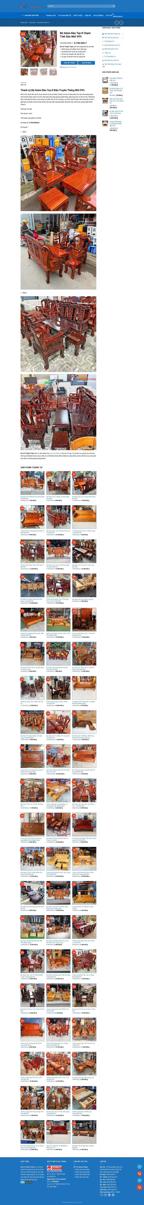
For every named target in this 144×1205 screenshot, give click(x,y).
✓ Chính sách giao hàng (81, 1172)
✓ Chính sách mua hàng (81, 1169)
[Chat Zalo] (139, 1180)
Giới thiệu (78, 15)
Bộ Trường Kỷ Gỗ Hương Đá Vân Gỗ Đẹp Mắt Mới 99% (83, 771)
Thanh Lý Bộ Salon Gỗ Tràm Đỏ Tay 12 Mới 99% (83, 1044)
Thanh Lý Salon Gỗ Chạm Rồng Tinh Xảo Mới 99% (32, 1112)
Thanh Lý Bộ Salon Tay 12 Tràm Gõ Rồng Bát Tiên (83, 634)
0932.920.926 (111, 1185)
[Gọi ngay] (139, 1187)
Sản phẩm (32, 22)
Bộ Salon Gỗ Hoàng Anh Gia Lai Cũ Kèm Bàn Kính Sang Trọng (57, 942)
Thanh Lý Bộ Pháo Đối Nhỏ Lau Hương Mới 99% (82, 1112)
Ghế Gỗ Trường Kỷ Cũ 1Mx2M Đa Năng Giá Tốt (56, 1147)
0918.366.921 (112, 1177)
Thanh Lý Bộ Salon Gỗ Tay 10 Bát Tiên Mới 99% (56, 702)
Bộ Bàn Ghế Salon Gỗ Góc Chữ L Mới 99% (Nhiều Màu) (58, 634)
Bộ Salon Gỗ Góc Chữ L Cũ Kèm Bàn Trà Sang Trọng (32, 668)
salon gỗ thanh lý (55, 453)
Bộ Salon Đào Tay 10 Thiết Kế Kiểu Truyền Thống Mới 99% (32, 976)
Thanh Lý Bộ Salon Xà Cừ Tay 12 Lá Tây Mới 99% (57, 1078)
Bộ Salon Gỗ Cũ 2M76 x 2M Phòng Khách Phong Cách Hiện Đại (83, 737)
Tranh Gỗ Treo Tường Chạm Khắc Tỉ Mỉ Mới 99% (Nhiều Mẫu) (32, 771)
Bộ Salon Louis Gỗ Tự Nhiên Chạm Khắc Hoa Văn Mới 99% (57, 907)
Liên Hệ (88, 15)
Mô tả (23, 85)
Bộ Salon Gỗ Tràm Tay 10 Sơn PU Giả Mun (32, 1010)
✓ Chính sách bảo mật (81, 1177)
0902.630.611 (111, 1174)
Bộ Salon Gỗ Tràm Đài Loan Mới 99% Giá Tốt (32, 907)
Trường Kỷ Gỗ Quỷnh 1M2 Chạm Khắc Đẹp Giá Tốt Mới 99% (84, 839)
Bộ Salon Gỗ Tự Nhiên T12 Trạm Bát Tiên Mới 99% (58, 737)
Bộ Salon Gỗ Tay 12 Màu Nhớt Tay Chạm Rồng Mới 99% (31, 873)
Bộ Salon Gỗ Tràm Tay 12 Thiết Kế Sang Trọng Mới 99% (83, 668)
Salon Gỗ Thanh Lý (43, 22)
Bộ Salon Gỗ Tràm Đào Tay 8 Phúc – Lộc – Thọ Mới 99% (84, 805)
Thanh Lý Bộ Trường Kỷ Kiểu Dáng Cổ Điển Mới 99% (32, 532)
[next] (54, 48)
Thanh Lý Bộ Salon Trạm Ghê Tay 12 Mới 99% (32, 566)
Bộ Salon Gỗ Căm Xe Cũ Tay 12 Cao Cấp (83, 1010)
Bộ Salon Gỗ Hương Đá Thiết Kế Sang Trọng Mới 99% (58, 976)
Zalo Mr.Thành (69, 63)
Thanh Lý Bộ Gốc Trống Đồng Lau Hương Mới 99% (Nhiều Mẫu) (56, 805)
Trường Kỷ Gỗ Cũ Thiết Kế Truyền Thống (82, 907)
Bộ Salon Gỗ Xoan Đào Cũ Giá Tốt (83, 1078)
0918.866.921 (111, 1182)
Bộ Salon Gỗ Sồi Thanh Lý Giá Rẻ (82, 599)
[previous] (24, 48)
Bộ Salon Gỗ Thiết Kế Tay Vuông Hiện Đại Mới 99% (32, 498)
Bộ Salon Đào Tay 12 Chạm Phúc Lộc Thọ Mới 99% (58, 532)
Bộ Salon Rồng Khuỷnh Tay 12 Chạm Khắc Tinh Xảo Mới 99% (32, 1147)
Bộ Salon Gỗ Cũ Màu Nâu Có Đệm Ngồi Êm (83, 1147)
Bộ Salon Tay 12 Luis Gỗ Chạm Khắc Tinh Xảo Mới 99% (57, 566)
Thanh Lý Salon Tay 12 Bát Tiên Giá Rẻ (32, 702)
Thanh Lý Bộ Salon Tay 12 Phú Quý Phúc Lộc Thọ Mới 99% (57, 600)
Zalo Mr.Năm (86, 63)
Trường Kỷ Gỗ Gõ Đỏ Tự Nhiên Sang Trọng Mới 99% (83, 532)
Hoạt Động (98, 15)
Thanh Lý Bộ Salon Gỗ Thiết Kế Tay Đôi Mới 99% (57, 1010)
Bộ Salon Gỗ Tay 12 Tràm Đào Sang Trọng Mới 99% (57, 1112)
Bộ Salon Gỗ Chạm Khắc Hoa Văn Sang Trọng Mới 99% (31, 600)
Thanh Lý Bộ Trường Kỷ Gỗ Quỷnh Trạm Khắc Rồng (31, 1044)
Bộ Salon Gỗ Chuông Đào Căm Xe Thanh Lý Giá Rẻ (57, 839)
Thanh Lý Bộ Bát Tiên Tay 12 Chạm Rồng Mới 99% (83, 976)
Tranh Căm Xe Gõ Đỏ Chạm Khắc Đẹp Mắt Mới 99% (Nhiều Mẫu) (31, 839)
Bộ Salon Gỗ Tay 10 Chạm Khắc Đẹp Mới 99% (83, 498)
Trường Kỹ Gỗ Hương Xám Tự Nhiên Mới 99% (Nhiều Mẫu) (83, 702)
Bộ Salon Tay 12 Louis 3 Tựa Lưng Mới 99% (83, 566)
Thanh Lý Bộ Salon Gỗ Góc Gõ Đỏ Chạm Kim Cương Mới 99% (83, 873)
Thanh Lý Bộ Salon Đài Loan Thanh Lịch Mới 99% (83, 942)
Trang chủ (24, 22)
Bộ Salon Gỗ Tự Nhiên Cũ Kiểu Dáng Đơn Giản (57, 498)
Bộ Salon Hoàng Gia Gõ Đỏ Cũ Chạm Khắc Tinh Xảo (58, 771)
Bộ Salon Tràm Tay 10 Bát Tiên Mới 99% (32, 805)
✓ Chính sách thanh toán (81, 1174)
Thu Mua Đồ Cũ (64, 15)
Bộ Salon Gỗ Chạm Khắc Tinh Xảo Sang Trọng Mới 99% (31, 737)
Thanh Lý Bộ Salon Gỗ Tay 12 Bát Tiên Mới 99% (31, 1078)
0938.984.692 (110, 1180)
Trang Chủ (51, 15)
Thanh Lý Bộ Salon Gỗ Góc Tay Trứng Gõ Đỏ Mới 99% (58, 873)
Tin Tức (109, 15)
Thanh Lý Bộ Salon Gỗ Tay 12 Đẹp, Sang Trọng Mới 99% (57, 1044)
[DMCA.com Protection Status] (26, 1182)
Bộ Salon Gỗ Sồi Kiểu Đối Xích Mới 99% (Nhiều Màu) (31, 942)
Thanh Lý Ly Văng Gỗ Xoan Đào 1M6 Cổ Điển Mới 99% (32, 634)
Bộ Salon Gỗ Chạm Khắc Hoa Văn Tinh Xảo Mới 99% (57, 668)
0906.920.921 (111, 1187)
